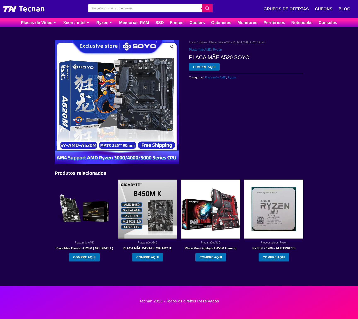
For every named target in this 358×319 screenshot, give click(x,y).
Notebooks (301, 22)
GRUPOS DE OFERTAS (286, 9)
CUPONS (323, 9)
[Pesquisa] (207, 8)
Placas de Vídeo (36, 22)
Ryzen (102, 22)
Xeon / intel (74, 22)
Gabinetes (221, 22)
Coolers (197, 22)
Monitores (247, 22)
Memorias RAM (134, 22)
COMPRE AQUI (204, 67)
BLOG (345, 9)
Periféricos (274, 22)
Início (192, 42)
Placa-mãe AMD (219, 42)
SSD (159, 22)
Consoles (328, 22)
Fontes (176, 22)
